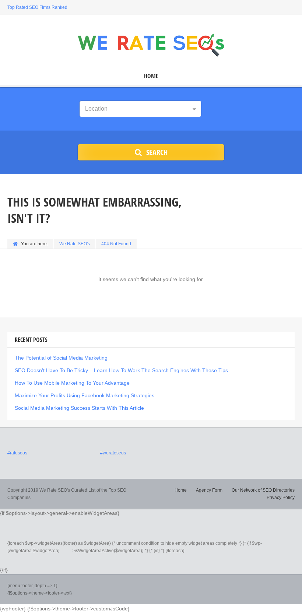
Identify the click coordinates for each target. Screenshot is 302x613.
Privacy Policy (281, 497)
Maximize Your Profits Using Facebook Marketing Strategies (84, 395)
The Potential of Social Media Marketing (61, 358)
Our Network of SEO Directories (263, 490)
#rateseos (17, 453)
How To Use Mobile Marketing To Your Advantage (72, 383)
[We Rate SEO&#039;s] (151, 44)
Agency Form (209, 490)
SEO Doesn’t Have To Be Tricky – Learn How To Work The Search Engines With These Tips (121, 370)
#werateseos (113, 453)
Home (151, 76)
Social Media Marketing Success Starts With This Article (79, 408)
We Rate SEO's (74, 243)
